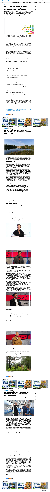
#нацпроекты (16, 109)
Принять (44, 490)
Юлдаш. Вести (6, 0)
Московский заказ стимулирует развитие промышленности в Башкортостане (16, 2)
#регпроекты (29, 109)
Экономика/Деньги (6, 390)
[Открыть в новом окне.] (7, 114)
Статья (3, 2)
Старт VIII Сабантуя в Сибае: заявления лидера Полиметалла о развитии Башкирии (27, 2)
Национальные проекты (7, 4)
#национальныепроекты (9, 109)
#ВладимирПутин (17, 110)
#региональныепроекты (23, 109)
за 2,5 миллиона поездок (25, 163)
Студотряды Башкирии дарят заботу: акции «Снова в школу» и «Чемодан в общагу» (39, 2)
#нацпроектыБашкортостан (10, 110)
